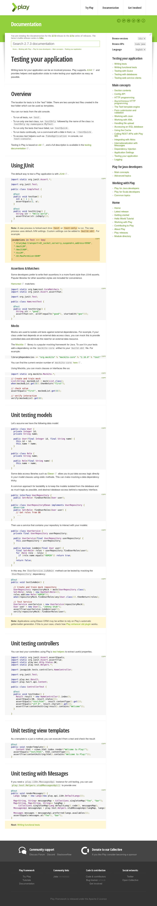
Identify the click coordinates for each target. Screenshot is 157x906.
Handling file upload (124, 123)
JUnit (89, 69)
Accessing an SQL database (128, 126)
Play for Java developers (126, 188)
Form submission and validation (125, 111)
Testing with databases (125, 74)
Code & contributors (96, 876)
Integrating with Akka (124, 139)
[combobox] (55, 44)
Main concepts (121, 172)
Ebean (51, 473)
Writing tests (120, 63)
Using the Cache (122, 130)
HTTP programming (124, 97)
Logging (118, 159)
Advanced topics (122, 175)
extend (151, 34)
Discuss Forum (37, 854)
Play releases (121, 232)
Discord (51, 854)
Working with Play (123, 222)
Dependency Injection (125, 148)
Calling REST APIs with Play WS (128, 134)
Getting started (121, 214)
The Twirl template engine (127, 106)
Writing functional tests (125, 67)
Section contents (122, 90)
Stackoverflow (64, 854)
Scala (137, 43)
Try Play (89, 7)
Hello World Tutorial (124, 218)
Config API (119, 93)
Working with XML (123, 119)
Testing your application (126, 155)
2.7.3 (54, 35)
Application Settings (124, 152)
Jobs (61, 876)
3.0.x (140, 38)
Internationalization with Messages (126, 144)
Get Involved (134, 7)
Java (143, 43)
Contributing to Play (124, 225)
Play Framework (22, 7)
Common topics (122, 195)
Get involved (96, 883)
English (139, 49)
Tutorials (27, 880)
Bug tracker (95, 880)
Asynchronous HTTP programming (125, 102)
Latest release (121, 211)
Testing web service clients (127, 77)
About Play (119, 229)
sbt (39, 144)
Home (117, 207)
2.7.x (72, 35)
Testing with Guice (123, 70)
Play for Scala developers (127, 191)
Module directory (122, 236)
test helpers (59, 651)
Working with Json (123, 116)
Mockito (19, 344)
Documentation (111, 7)
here (75, 362)
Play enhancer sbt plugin (78, 624)
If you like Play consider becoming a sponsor (114, 854)
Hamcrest (16, 283)
